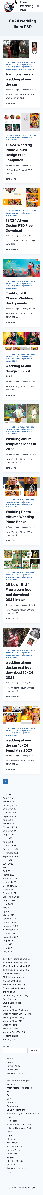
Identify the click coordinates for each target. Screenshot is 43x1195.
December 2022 (10, 849)
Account (11, 1084)
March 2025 (8, 801)
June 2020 (8, 948)
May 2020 (8, 952)
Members (11, 1139)
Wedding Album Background (16, 1010)
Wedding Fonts (10, 1025)
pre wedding (9, 992)
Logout (10, 1135)
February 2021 (10, 919)
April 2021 (7, 911)
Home (10, 1117)
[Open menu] (38, 6)
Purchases (12, 1154)
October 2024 (9, 812)
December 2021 (10, 886)
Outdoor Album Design (14, 988)
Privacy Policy (13, 1066)
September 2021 (11, 897)
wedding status (10, 1036)
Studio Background (12, 1003)
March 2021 (8, 915)
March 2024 (8, 823)
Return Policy (13, 1069)
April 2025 (8, 798)
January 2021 (9, 922)
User (9, 1172)
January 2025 (9, 809)
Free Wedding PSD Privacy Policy (23, 1113)
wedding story (10, 1039)
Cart (9, 1095)
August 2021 (9, 900)
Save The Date (10, 999)
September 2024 (11, 816)
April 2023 (8, 842)
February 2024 (10, 827)
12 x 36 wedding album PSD (16, 962)
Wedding (7, 1006)
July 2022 (7, 860)
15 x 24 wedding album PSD (17, 62)
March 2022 (8, 875)
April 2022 (8, 871)
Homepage (12, 1121)
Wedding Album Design (14, 1017)
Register (11, 1157)
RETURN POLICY (15, 1161)
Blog (9, 1091)
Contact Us (12, 1062)
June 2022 (8, 864)
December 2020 (10, 926)
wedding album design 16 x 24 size (18, 371)
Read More (12, 103)
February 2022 (10, 878)
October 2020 (9, 933)
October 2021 (9, 893)
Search (6, 1046)
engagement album (12, 981)
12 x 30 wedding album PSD (16, 959)
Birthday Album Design (14, 977)
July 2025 (7, 794)
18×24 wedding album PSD (16, 970)
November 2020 (11, 930)
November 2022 (10, 853)
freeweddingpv (14, 90)
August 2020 (9, 941)
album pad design (11, 973)
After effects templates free (20, 1088)
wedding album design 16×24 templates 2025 (19, 745)
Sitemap (11, 1165)
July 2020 (7, 944)
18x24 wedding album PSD (17, 135)
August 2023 (9, 834)
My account (12, 1143)
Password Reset (15, 1146)
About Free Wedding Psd (19, 1080)
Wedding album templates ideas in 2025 (21, 444)
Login (9, 1132)
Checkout (11, 1102)
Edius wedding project (17, 1110)
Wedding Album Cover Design (17, 1014)
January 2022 (9, 882)
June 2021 (8, 904)
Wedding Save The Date (14, 1032)
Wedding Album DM (27, 69)
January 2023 (9, 845)
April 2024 (8, 820)
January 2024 (9, 831)
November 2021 (10, 889)
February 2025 (10, 805)
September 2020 (11, 937)
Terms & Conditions (16, 1073)
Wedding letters (10, 1028)
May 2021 (7, 908)
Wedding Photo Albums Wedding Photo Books (20, 517)
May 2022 (7, 867)
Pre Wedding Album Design (16, 995)
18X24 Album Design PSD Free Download (19, 225)
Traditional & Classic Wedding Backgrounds (19, 298)
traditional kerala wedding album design (19, 79)
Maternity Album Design (14, 984)
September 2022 (11, 856)
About (10, 1058)
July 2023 (7, 838)
